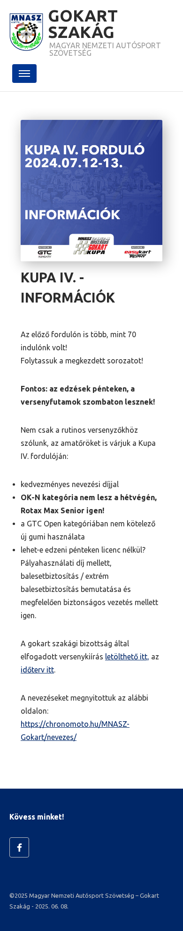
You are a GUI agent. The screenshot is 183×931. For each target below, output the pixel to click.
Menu (24, 73)
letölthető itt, (127, 656)
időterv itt (37, 669)
